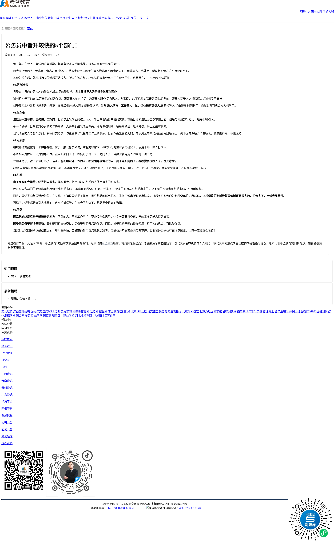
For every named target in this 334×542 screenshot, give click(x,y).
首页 (3, 17)
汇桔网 (94, 311)
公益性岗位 (129, 17)
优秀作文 (36, 311)
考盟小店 (304, 11)
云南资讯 (7, 380)
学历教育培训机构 (119, 311)
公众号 (5, 360)
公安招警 (89, 17)
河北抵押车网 (83, 315)
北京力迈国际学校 (211, 311)
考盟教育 (107, 243)
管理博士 (268, 311)
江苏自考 (110, 315)
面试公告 (7, 429)
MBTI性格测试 (318, 311)
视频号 (5, 366)
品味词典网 (229, 311)
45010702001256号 (190, 508)
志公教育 (7, 311)
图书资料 (316, 11)
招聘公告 (7, 422)
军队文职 (101, 17)
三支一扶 (142, 17)
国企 (74, 17)
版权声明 (7, 339)
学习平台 (7, 401)
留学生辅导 (282, 311)
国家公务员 (13, 17)
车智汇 (29, 315)
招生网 (103, 311)
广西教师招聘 (21, 311)
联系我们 (7, 346)
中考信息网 (82, 311)
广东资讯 (7, 394)
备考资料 (7, 443)
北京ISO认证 (139, 311)
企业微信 (7, 353)
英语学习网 (68, 311)
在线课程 (7, 415)
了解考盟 (328, 11)
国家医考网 (50, 315)
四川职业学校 (66, 315)
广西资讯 (7, 373)
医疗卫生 (65, 17)
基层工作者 (115, 17)
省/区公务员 (28, 17)
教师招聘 (53, 17)
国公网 (20, 315)
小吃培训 (98, 315)
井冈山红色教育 (299, 311)
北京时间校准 (190, 311)
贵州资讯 (7, 387)
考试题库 (7, 436)
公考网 (38, 315)
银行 (81, 17)
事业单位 (41, 17)
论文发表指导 (173, 311)
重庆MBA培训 (51, 311)
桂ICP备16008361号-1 (121, 508)
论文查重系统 (155, 311)
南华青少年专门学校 (249, 311)
